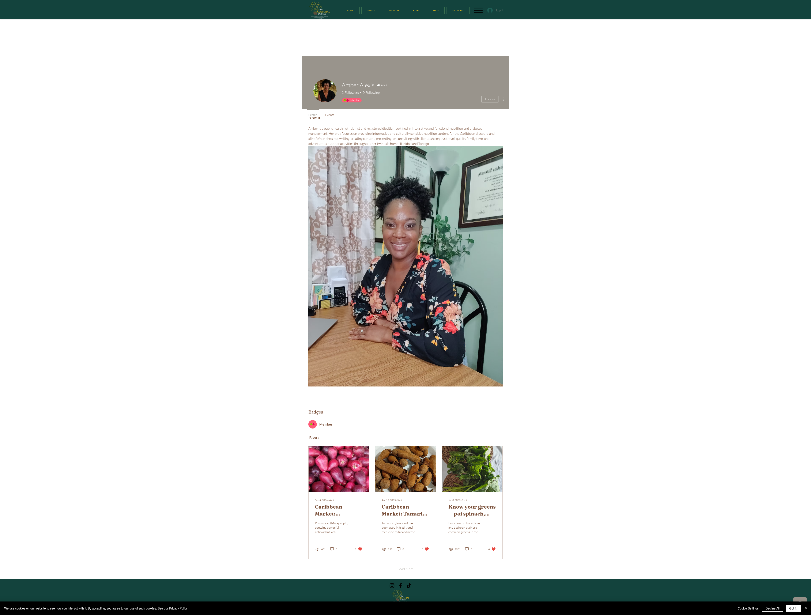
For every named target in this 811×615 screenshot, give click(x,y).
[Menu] (478, 10)
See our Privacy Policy (173, 608)
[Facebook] (400, 585)
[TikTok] (409, 585)
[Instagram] (392, 585)
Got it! (793, 608)
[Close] (805, 608)
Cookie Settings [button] (748, 608)
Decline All (773, 608)
